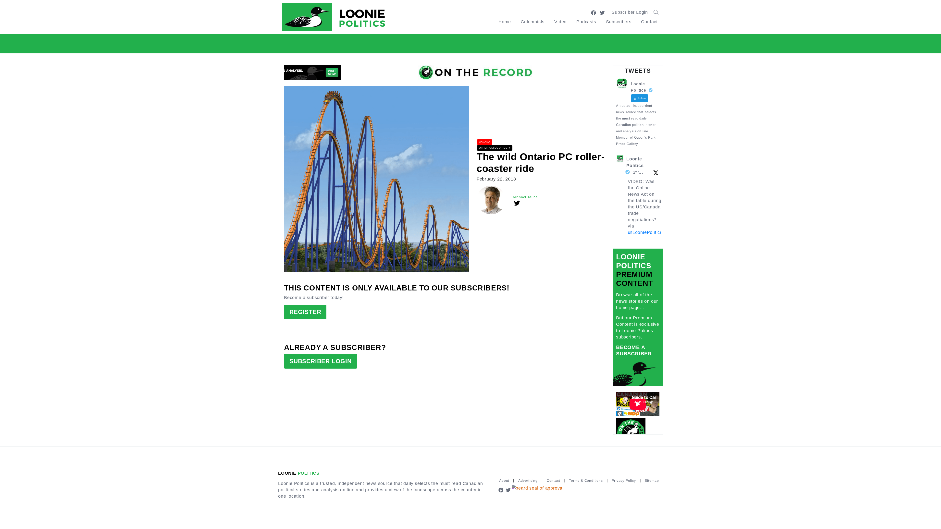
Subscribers (618, 21)
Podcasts (586, 21)
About (504, 480)
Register (305, 312)
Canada (484, 142)
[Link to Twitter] (602, 12)
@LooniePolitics (645, 232)
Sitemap (652, 480)
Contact (649, 21)
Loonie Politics (635, 162)
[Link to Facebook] (593, 12)
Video (560, 21)
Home (504, 21)
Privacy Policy (624, 480)
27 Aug (638, 172)
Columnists (533, 21)
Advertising (528, 480)
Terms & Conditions (586, 480)
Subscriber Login (630, 12)
